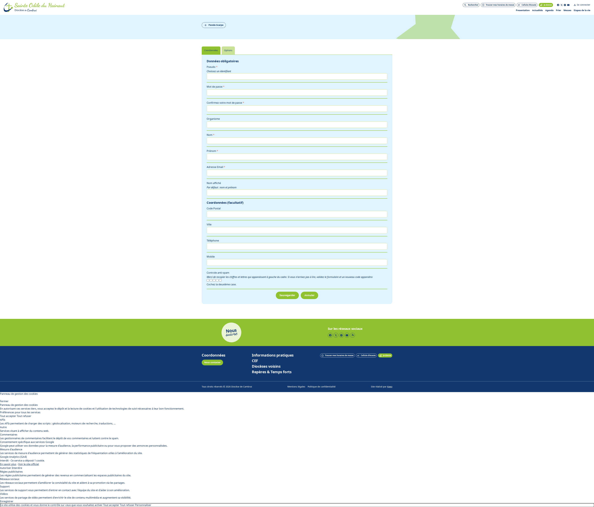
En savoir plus (8, 464)
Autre (3, 427)
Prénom (212, 151)
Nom (210, 134)
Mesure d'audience (11, 449)
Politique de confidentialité (322, 386)
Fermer (4, 401)
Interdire (17, 468)
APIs (2, 419)
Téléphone (213, 240)
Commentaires (8, 434)
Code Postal (214, 208)
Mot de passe (215, 86)
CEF (255, 361)
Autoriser (5, 468)
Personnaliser (143, 505)
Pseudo (212, 66)
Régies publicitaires (11, 471)
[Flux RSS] (352, 335)
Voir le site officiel (28, 464)
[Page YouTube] (568, 5)
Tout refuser (24, 416)
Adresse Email (216, 167)
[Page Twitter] (561, 5)
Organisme (213, 118)
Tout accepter (8, 416)
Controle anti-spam (218, 272)
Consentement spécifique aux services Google (27, 442)
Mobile (211, 256)
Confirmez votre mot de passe (225, 102)
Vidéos (4, 493)
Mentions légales (296, 386)
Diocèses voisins (266, 366)
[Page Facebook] (558, 5)
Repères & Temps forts (271, 372)
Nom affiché (214, 183)
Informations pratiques (272, 355)
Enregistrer (6, 501)
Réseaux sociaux (9, 479)
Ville (209, 224)
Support (5, 486)
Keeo (389, 386)
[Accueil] (8, 7)
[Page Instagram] (565, 5)
